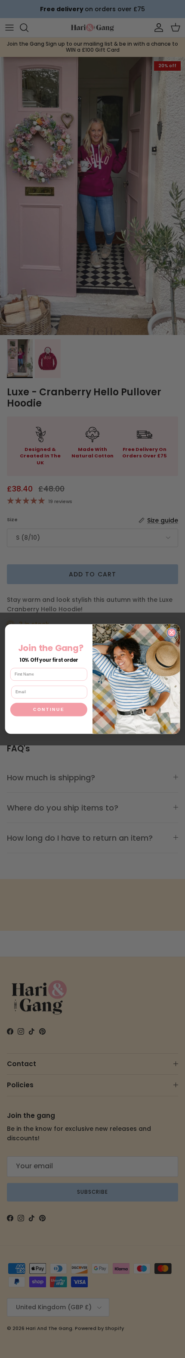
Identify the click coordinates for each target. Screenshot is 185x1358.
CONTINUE (49, 709)
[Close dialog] (171, 632)
